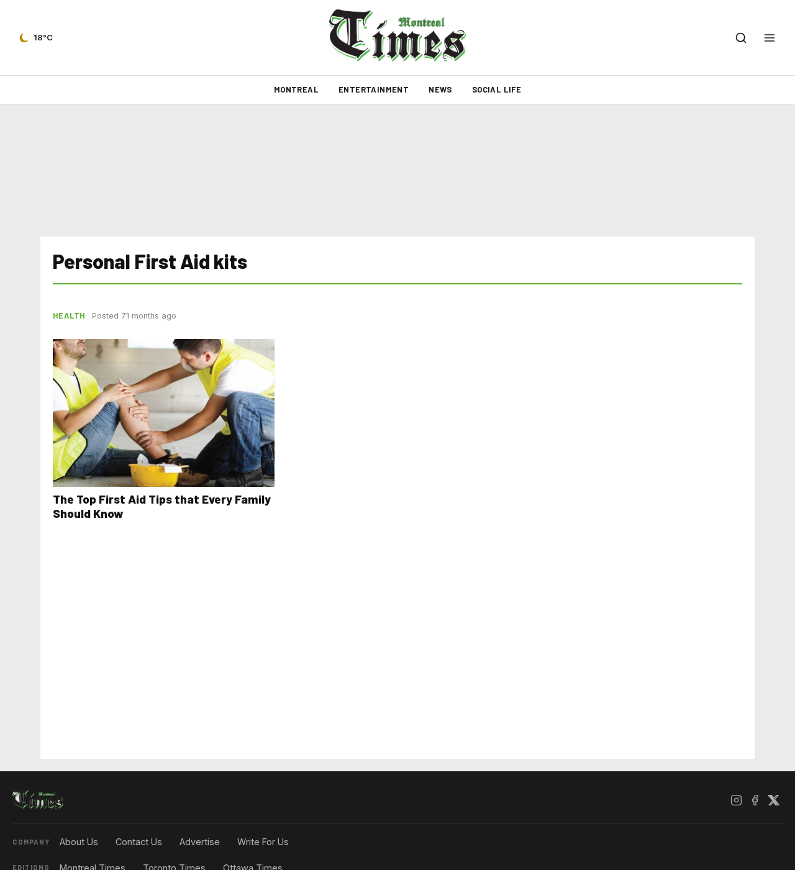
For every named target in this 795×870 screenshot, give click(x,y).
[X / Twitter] (773, 800)
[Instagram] (736, 800)
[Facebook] (754, 800)
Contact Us (139, 841)
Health (69, 315)
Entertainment (373, 89)
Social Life (496, 89)
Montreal (296, 89)
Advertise (199, 841)
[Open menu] (769, 38)
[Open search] (741, 38)
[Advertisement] (397, 171)
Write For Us (263, 841)
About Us (79, 841)
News (440, 89)
